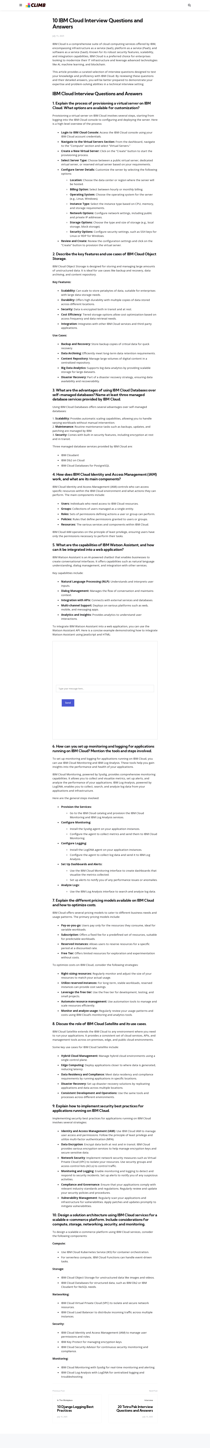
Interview (149, 1400)
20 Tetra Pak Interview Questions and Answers (134, 1409)
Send (68, 702)
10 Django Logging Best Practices (75, 1409)
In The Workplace (65, 1400)
